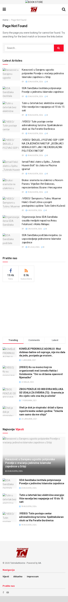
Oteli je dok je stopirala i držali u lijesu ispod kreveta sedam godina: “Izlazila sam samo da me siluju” (41, 411)
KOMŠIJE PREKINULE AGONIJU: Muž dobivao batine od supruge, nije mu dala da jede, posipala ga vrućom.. (42, 352)
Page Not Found (18, 20)
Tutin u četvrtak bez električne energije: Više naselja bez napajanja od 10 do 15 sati (43, 107)
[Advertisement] (34, 309)
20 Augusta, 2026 (35, 82)
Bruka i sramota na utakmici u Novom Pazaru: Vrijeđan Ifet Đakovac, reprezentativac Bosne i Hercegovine (42, 184)
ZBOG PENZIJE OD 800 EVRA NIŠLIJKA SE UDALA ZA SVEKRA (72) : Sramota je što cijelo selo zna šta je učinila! (41, 392)
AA (39, 563)
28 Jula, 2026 (33, 247)
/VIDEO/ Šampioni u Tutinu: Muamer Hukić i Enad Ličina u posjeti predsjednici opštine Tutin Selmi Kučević (43, 202)
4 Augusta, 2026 (34, 210)
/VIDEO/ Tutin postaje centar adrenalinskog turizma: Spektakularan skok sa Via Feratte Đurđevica (42, 125)
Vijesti (6, 576)
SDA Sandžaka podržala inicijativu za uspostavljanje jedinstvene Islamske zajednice (41, 239)
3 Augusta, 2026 (34, 229)
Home (5, 20)
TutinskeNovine (17, 563)
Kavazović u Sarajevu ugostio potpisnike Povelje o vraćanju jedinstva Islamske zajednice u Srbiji (43, 73)
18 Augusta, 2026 (35, 115)
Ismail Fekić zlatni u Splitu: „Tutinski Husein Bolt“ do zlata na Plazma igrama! (41, 165)
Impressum (33, 576)
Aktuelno (17, 576)
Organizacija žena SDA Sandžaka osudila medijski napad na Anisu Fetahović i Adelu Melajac (40, 220)
